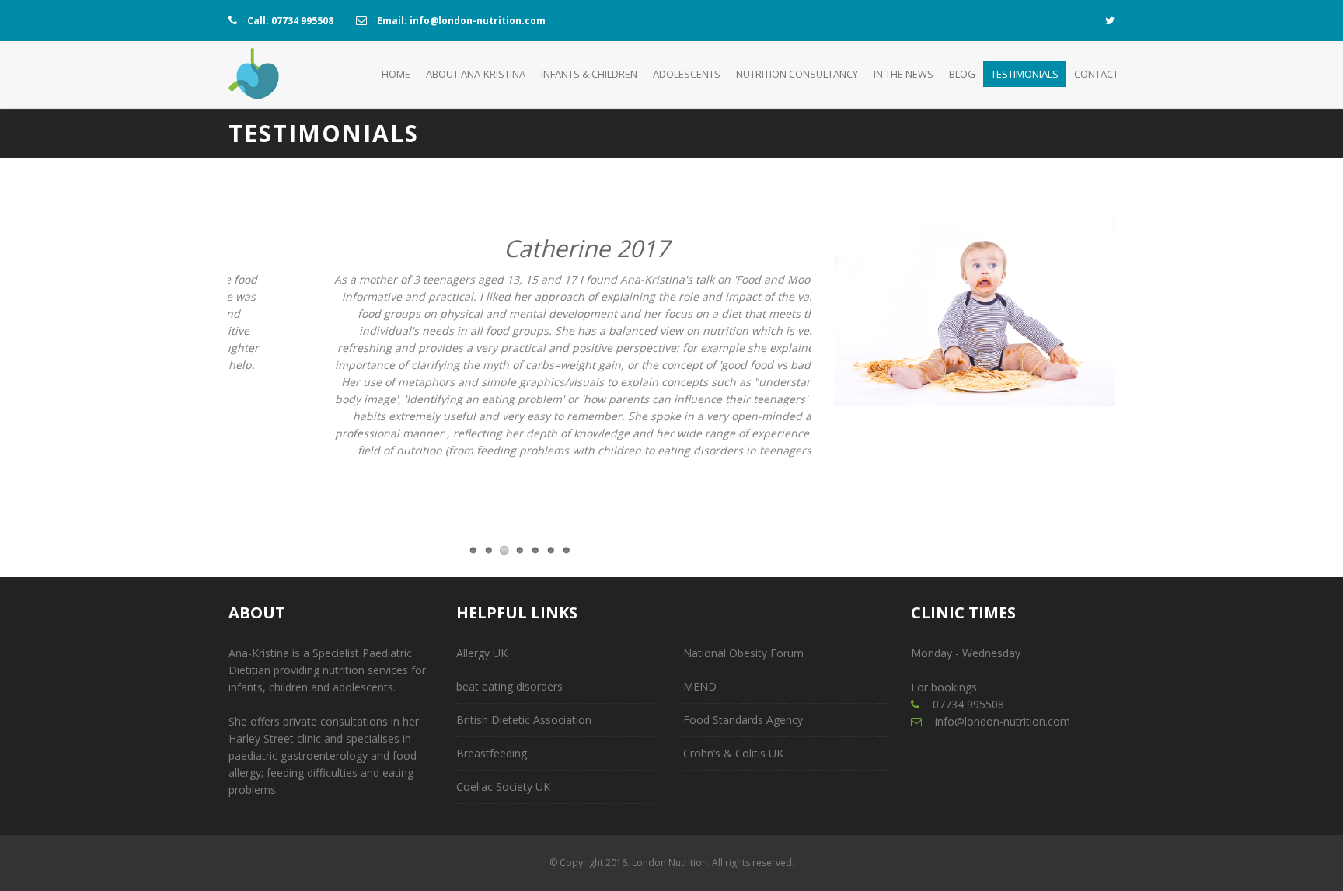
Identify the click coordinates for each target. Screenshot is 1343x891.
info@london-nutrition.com (1002, 721)
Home (396, 74)
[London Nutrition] (254, 74)
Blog (962, 74)
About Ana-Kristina (475, 74)
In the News (903, 74)
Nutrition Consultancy (797, 74)
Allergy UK (482, 653)
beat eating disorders (509, 686)
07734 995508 (968, 704)
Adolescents (686, 74)
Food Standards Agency (743, 719)
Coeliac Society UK (503, 786)
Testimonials (1025, 74)
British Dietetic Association (523, 719)
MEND (700, 686)
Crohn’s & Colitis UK (733, 753)
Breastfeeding (491, 753)
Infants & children (589, 74)
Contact (1096, 74)
